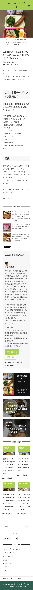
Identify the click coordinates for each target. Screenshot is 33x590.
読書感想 (6, 571)
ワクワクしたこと (8, 553)
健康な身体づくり (12, 65)
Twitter (9, 362)
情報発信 (6, 560)
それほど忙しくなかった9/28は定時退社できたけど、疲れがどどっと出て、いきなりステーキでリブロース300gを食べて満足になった (21, 216)
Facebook (18, 362)
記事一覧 (10, 357)
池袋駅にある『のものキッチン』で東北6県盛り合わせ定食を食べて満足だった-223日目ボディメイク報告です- (21, 238)
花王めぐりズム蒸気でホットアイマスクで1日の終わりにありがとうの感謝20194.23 (21, 227)
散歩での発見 (7, 563)
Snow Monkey (8, 584)
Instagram (10, 365)
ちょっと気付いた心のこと (12, 549)
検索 (26, 526)
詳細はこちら (12, 352)
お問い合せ (6, 579)
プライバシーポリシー (17, 579)
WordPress (22, 587)
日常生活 (6, 567)
